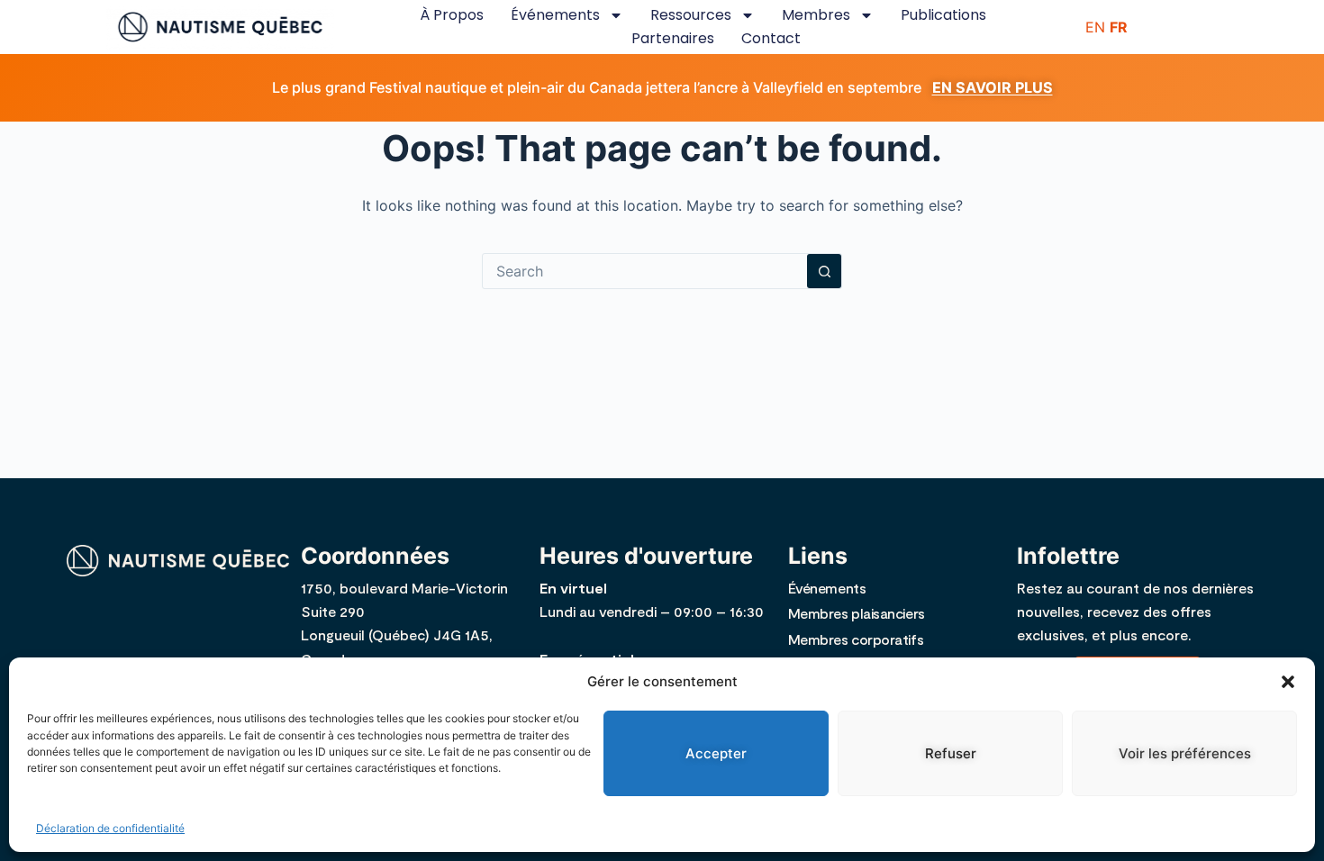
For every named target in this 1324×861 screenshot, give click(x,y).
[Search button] (824, 271)
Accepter (716, 753)
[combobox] (645, 271)
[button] (1288, 682)
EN (1095, 27)
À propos (452, 15)
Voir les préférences (1185, 753)
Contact (771, 38)
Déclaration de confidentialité (110, 828)
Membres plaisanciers (856, 612)
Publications (943, 15)
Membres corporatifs (855, 639)
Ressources (690, 15)
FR (1119, 27)
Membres (816, 15)
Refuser (950, 753)
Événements (555, 15)
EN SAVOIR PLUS (992, 87)
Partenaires (672, 38)
